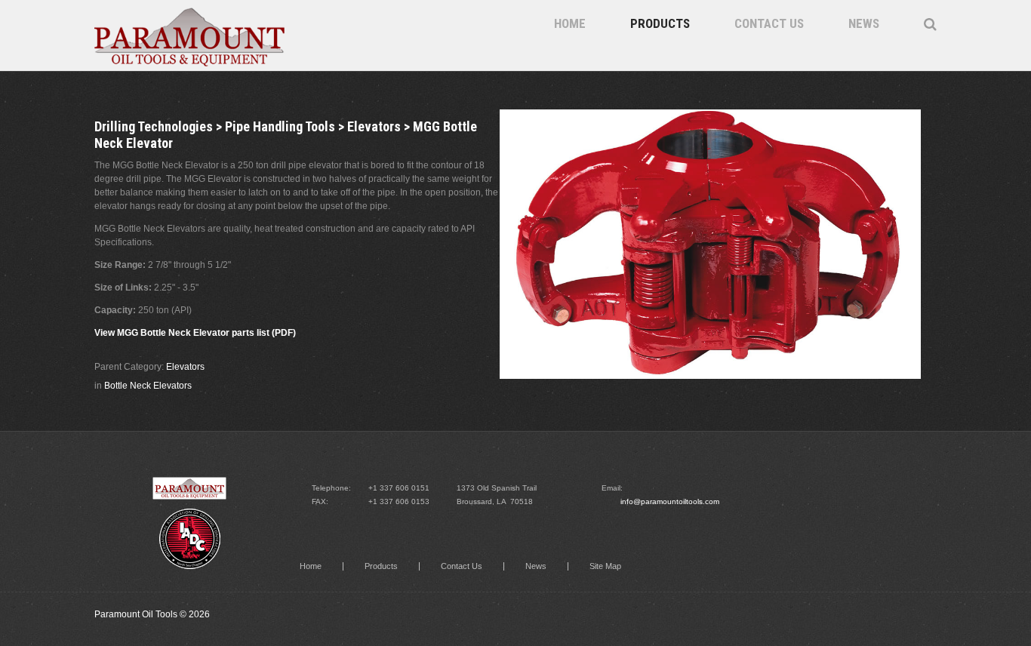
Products (660, 23)
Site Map (605, 566)
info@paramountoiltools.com (669, 501)
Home (570, 23)
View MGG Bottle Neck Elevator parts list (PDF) (195, 333)
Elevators (185, 366)
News (863, 23)
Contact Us (769, 23)
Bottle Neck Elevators (148, 385)
